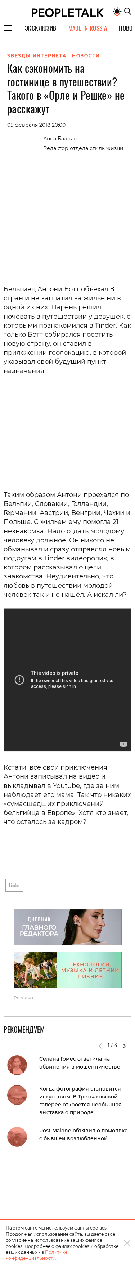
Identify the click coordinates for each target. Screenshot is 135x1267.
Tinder (14, 885)
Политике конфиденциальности (36, 1255)
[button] (124, 1045)
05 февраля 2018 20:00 (36, 125)
